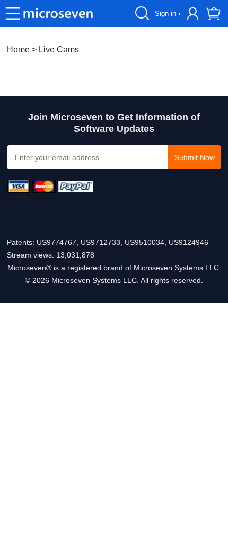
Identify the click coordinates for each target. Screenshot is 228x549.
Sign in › (167, 13)
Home (18, 49)
